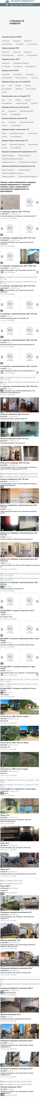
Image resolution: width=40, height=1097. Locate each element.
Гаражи (4, 133)
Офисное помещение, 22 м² (10, 1014)
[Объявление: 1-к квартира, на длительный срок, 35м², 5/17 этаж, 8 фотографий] (20, 379)
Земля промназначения (26, 111)
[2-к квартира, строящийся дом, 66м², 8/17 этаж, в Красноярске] (10, 236)
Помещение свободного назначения (12, 159)
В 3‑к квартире (18, 66)
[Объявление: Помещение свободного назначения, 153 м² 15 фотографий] (19, 1067)
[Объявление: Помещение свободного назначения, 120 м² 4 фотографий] (19, 966)
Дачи (10, 85)
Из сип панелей (30, 89)
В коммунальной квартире (20, 63)
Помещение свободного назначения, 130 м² (16, 1041)
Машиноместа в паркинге (17, 133)
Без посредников (32, 44)
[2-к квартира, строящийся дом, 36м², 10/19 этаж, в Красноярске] (10, 264)
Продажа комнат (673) (11, 59)
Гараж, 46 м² (5, 843)
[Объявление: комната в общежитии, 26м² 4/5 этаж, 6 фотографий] (19, 412)
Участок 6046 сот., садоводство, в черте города (18, 789)
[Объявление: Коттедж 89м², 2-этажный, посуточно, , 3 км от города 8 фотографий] (10, 608)
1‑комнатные (5, 40)
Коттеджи (18, 85)
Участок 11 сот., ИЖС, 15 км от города (14, 769)
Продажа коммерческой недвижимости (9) (19, 152)
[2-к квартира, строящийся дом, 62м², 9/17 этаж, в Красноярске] (20, 279)
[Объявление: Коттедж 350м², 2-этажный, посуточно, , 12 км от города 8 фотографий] (20, 681)
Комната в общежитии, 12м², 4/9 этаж (14, 479)
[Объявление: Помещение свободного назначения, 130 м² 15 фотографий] (19, 1039)
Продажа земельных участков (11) (15, 107)
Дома (3, 85)
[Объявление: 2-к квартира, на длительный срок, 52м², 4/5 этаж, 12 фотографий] (10, 338)
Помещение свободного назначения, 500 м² (16, 988)
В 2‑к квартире (6, 66)
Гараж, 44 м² (5, 815)
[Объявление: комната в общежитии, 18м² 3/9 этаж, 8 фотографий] (19, 436)
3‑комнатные (27, 40)
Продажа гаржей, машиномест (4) (15, 129)
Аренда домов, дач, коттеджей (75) (16, 96)
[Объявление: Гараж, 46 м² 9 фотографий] (19, 841)
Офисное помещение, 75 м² (10, 940)
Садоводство (12, 111)
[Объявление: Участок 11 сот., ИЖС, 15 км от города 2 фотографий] (19, 767)
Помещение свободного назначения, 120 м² (16, 968)
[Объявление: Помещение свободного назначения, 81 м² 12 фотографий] (19, 910)
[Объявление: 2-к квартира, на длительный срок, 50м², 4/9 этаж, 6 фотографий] (10, 312)
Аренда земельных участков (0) (14, 118)
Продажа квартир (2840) (11, 37)
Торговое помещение (24, 155)
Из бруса (4, 92)
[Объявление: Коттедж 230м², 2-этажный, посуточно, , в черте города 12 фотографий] (10, 665)
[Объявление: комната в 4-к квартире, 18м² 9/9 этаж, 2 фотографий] (19, 461)
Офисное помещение (8, 155)
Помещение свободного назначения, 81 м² (16, 912)
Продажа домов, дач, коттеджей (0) (16, 82)
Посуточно (20, 55)
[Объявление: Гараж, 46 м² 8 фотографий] (19, 867)
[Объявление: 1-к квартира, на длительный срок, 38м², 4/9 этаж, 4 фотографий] (10, 364)
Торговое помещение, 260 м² (11, 1087)
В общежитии (6, 63)
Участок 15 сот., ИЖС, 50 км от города (14, 716)
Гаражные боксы (33, 133)
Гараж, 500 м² (5, 886)
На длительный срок (7, 55)
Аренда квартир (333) (10, 48)
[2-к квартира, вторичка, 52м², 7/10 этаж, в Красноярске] (10, 210)
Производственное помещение (28, 162)
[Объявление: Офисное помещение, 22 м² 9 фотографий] (19, 1012)
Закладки (16, 5)
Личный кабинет (28, 5)
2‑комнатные (16, 40)
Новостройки (20, 44)
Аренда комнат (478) (10, 70)
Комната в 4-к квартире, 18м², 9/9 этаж (14, 463)
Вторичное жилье (7, 44)
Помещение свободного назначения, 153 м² (16, 1069)
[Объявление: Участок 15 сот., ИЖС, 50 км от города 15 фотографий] (19, 741)
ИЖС (3, 111)
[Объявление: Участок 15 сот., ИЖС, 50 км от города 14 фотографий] (19, 714)
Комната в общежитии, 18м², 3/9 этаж (14, 438)
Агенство (4, 114)
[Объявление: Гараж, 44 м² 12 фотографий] (19, 813)
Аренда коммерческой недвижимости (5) (18, 166)
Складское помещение (8, 162)
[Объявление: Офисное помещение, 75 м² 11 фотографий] (19, 938)
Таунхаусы (28, 85)
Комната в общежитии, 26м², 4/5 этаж (14, 414)
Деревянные (19, 89)
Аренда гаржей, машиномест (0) (15, 140)
